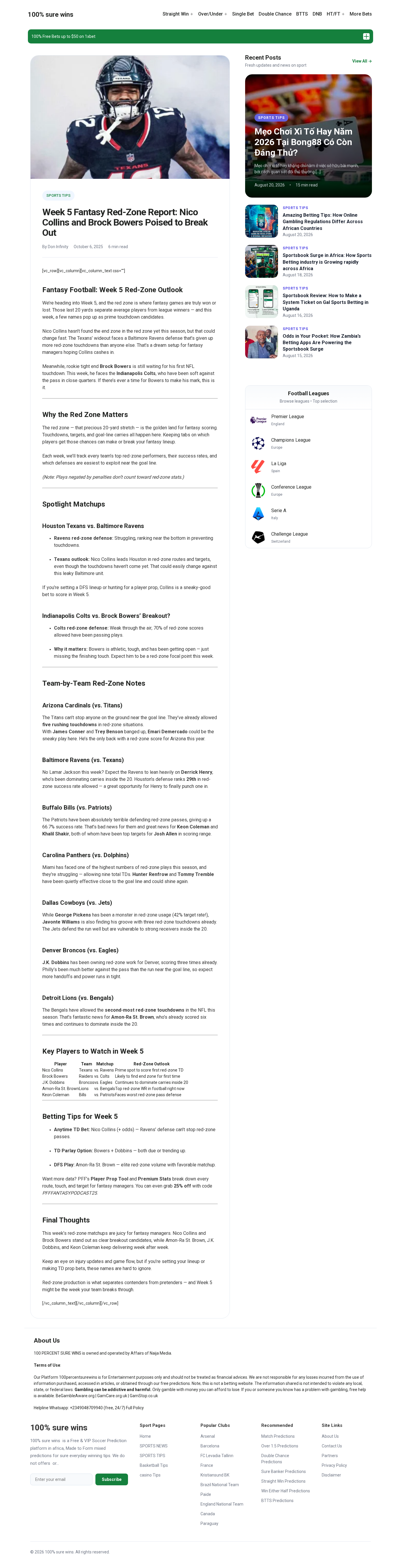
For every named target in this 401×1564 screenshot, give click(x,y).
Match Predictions (278, 1436)
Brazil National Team (220, 1484)
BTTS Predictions (277, 1500)
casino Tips (150, 1475)
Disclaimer (331, 1475)
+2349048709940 (86, 1407)
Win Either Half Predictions (285, 1491)
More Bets (361, 14)
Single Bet (243, 14)
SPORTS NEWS (154, 1446)
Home (145, 1436)
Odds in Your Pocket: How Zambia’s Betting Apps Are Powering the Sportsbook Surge (322, 342)
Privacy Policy (334, 1465)
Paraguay (209, 1523)
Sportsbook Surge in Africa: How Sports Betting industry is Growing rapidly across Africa (327, 262)
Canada (208, 1513)
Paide (206, 1494)
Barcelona (210, 1446)
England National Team (222, 1504)
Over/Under (210, 14)
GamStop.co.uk (144, 1395)
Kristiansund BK (215, 1475)
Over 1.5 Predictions (279, 1446)
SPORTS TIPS (58, 195)
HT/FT (333, 14)
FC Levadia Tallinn (217, 1455)
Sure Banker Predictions (283, 1471)
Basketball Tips (154, 1465)
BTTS (302, 14)
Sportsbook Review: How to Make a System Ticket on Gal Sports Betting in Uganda (325, 302)
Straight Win (176, 14)
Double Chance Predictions (275, 1458)
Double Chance (275, 14)
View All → (362, 61)
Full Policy (135, 1407)
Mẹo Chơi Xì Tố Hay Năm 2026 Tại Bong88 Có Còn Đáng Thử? (304, 142)
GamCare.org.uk (112, 1395)
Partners (330, 1455)
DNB (317, 14)
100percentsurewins (78, 1377)
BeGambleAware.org (75, 1395)
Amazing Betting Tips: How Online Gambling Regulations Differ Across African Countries (323, 221)
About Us (330, 1436)
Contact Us (332, 1446)
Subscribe (112, 1479)
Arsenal (208, 1436)
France (207, 1465)
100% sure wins (50, 14)
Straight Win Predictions (283, 1481)
